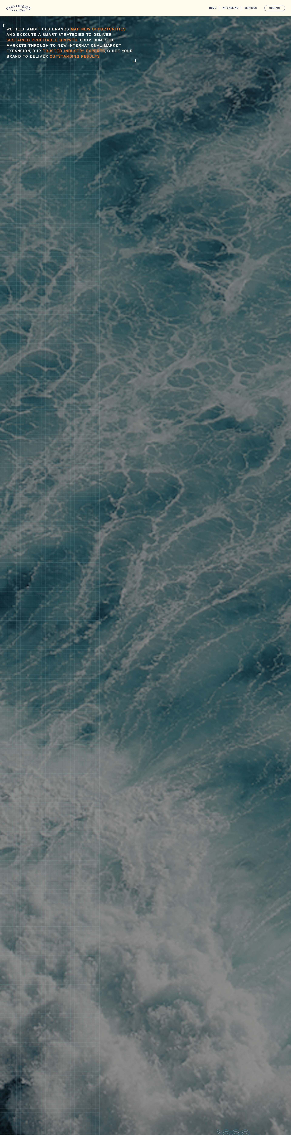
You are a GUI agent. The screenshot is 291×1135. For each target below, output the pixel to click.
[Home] (18, 8)
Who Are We (230, 8)
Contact (274, 8)
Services (250, 8)
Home (212, 8)
